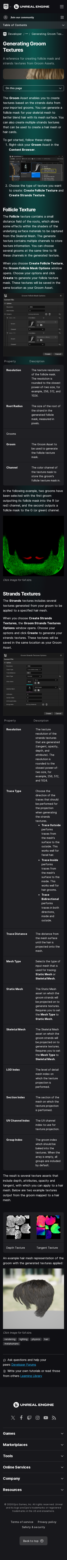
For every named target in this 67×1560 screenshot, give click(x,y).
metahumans (11, 1343)
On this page (14, 88)
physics (36, 1339)
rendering (9, 1339)
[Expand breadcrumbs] (27, 33)
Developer (15, 33)
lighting (24, 1339)
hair (46, 1339)
